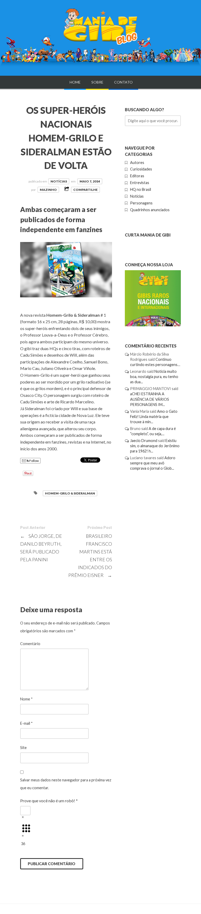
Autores (137, 162)
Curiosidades (141, 169)
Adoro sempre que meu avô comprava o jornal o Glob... (152, 463)
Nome (26, 699)
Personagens (141, 203)
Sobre (97, 82)
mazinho (48, 190)
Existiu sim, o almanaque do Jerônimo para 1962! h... (155, 445)
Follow (34, 461)
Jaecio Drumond (143, 440)
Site (23, 747)
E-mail (26, 723)
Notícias (59, 181)
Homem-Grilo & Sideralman (70, 493)
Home (75, 82)
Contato (123, 82)
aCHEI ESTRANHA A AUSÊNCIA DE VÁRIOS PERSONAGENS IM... (149, 399)
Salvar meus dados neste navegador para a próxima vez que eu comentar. (65, 784)
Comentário (30, 643)
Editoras (137, 176)
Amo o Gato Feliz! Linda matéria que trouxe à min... (153, 416)
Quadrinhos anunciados (150, 210)
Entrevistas (139, 182)
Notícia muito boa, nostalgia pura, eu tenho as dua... (154, 376)
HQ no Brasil (140, 189)
